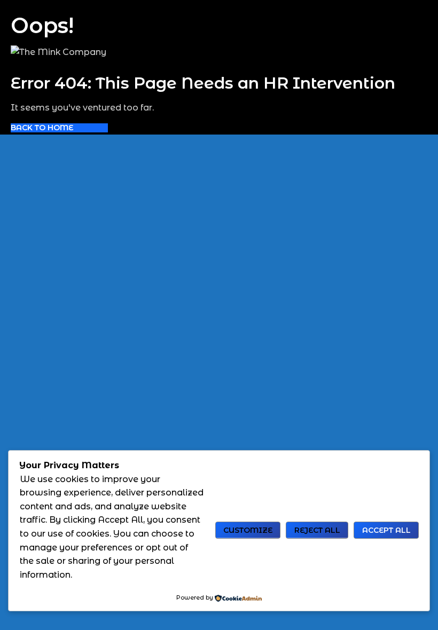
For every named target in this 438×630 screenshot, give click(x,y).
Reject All (317, 530)
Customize (247, 530)
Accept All (386, 530)
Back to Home (42, 127)
